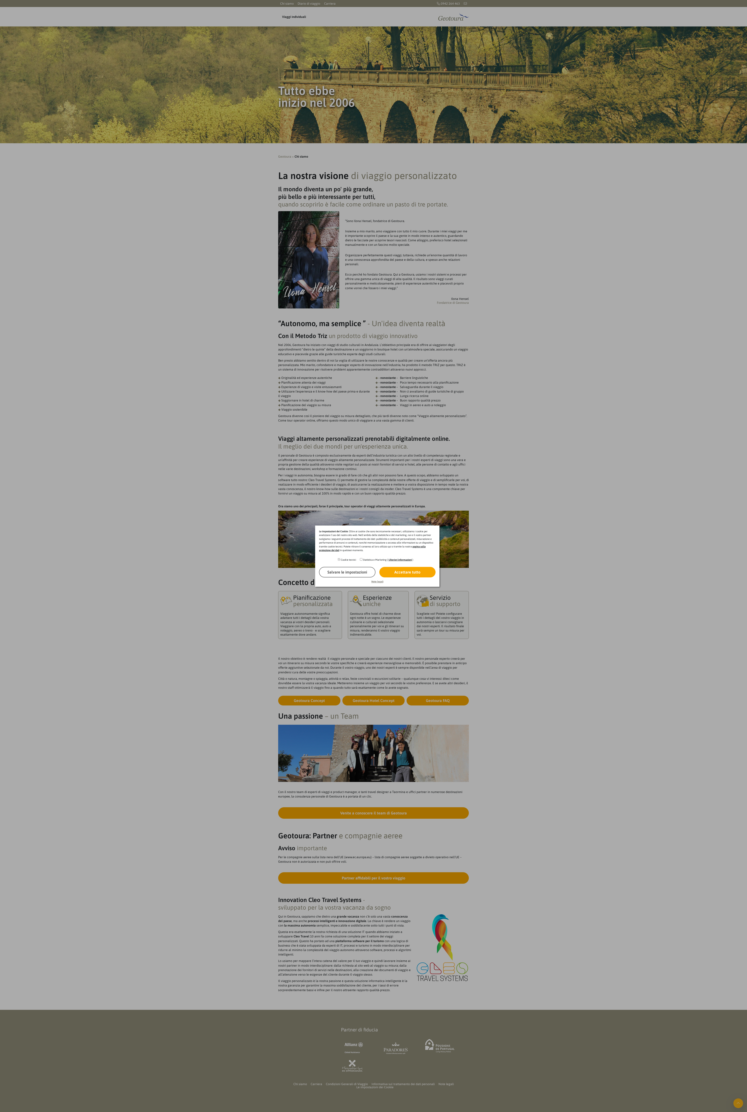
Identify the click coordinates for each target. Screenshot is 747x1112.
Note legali (377, 581)
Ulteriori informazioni (400, 559)
